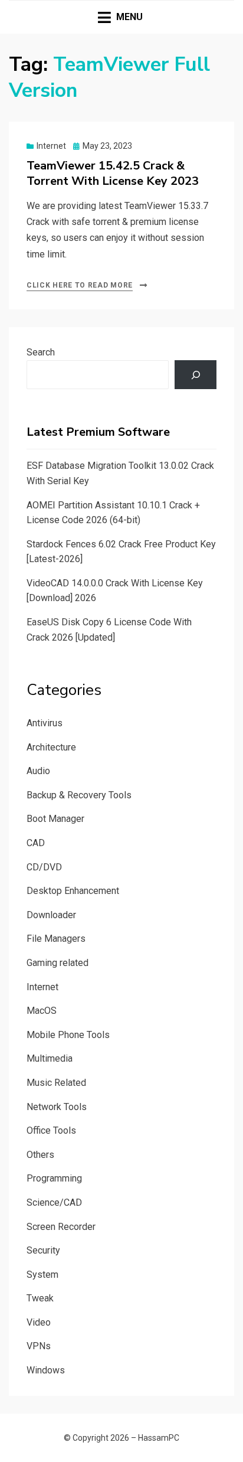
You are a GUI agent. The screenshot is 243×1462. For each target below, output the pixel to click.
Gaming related (57, 962)
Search (41, 352)
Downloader (51, 915)
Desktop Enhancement (73, 890)
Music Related (56, 1082)
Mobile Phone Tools (68, 1034)
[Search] (195, 374)
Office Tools (51, 1130)
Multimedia (50, 1058)
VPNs (39, 1346)
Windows (46, 1370)
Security (43, 1250)
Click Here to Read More (80, 285)
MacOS (42, 1010)
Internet (51, 146)
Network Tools (57, 1106)
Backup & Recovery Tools (79, 795)
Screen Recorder (61, 1226)
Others (40, 1154)
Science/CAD (54, 1202)
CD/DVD (44, 867)
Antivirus (45, 723)
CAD (36, 843)
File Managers (56, 938)
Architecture (51, 747)
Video (39, 1322)
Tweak (40, 1298)
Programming (54, 1178)
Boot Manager (55, 818)
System (42, 1274)
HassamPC (158, 1438)
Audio (38, 770)
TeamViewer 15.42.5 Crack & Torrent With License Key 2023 (113, 173)
